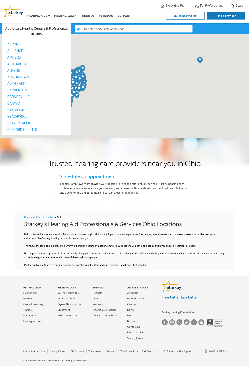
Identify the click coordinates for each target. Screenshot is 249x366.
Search (240, 5)
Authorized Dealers (44, 217)
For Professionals (211, 5)
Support (124, 16)
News (130, 309)
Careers (131, 304)
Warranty (98, 304)
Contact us (133, 326)
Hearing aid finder (33, 321)
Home (27, 217)
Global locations (136, 298)
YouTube (187, 322)
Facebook (165, 322)
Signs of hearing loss (69, 304)
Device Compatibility (105, 315)
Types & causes (66, 298)
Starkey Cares (135, 338)
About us (132, 292)
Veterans (106, 16)
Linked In (194, 322)
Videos (97, 298)
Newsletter (133, 321)
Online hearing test (185, 16)
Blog (129, 315)
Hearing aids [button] (37, 16)
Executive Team (176, 5)
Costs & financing (33, 304)
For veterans (30, 315)
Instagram (172, 322)
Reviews (28, 298)
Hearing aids (30, 292)
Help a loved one (67, 315)
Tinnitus (87, 16)
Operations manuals (104, 309)
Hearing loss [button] (64, 16)
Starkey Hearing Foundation (178, 312)
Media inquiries (136, 332)
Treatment (64, 309)
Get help (97, 292)
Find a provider (226, 16)
